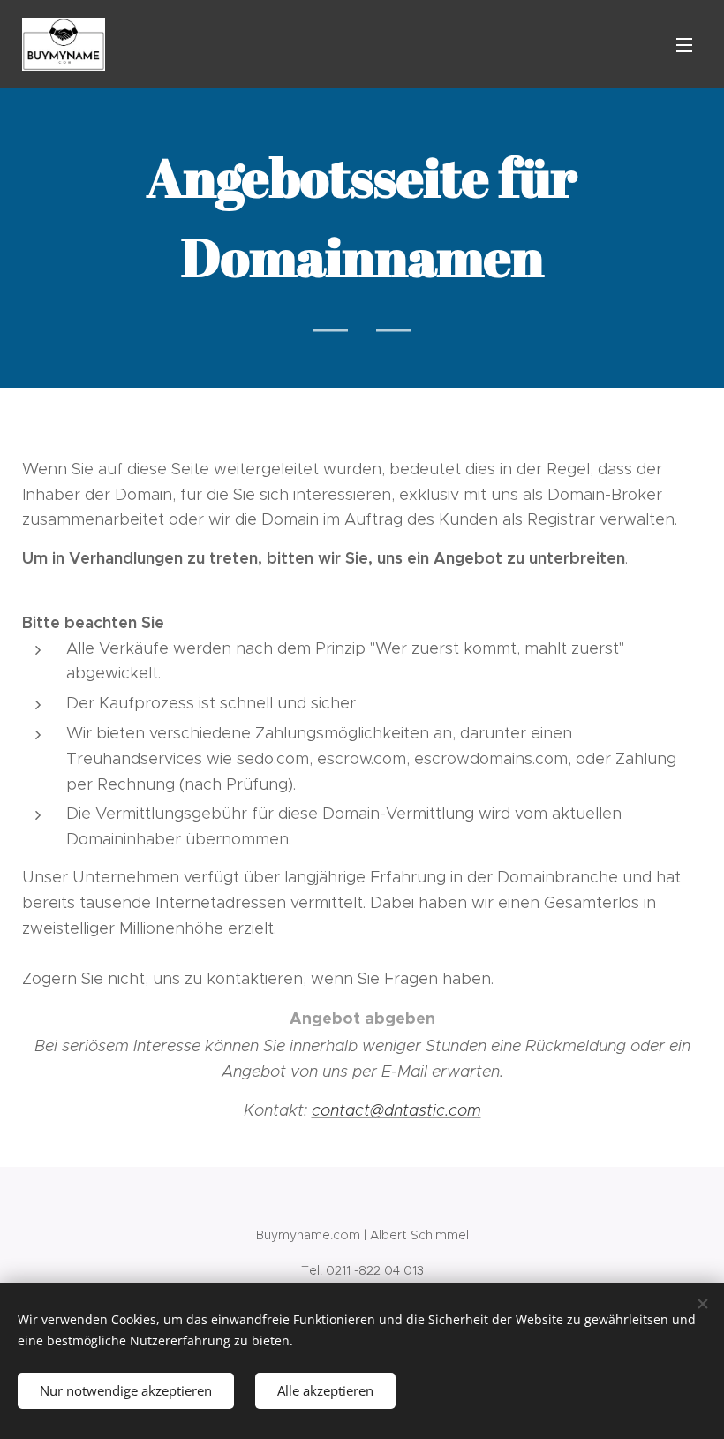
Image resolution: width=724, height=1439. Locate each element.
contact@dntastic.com (396, 1110)
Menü (684, 44)
